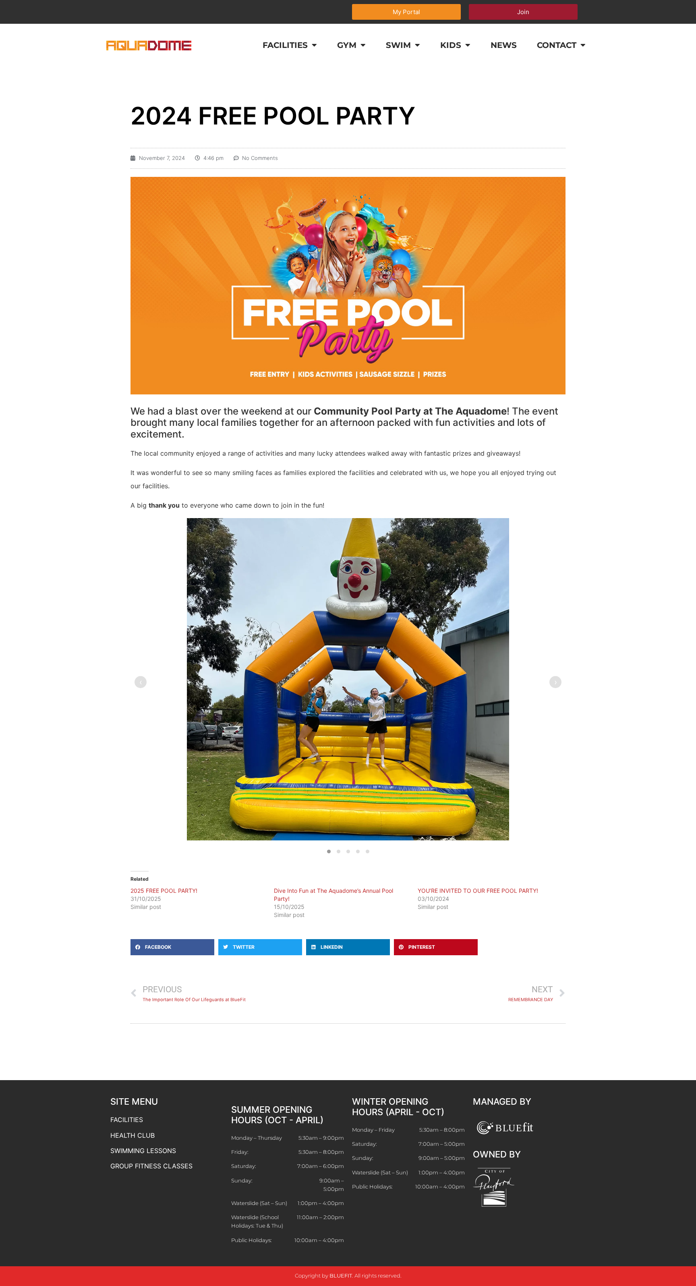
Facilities (285, 45)
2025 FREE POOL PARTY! (163, 890)
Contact (556, 45)
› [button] (555, 682)
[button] (329, 851)
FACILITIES (126, 1120)
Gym (346, 45)
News (504, 45)
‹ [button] (140, 682)
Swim (398, 45)
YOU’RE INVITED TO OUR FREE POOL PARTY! (478, 890)
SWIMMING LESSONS (143, 1151)
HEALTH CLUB (132, 1135)
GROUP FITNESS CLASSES (151, 1166)
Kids (450, 45)
